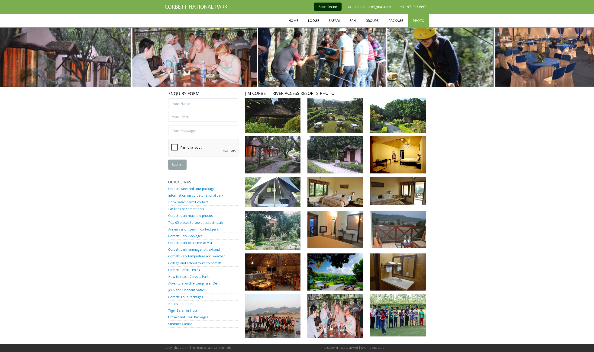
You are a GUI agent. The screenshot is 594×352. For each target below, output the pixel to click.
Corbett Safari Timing (184, 270)
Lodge (313, 20)
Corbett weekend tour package (191, 188)
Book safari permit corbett (188, 202)
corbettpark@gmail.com (373, 6)
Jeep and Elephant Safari (186, 290)
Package (395, 20)
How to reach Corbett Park (188, 276)
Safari (334, 20)
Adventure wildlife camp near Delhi (194, 283)
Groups (372, 20)
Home (293, 20)
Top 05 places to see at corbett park (195, 222)
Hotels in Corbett (181, 303)
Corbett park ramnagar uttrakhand (194, 249)
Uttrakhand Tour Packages (188, 317)
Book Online (327, 6)
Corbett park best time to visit (190, 242)
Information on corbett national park (195, 195)
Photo (418, 20)
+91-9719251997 (413, 6)
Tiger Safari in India (182, 310)
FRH (352, 20)
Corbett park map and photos (190, 215)
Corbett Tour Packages (185, 297)
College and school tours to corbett (195, 263)
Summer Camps (180, 324)
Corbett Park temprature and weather (196, 256)
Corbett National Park (196, 6)
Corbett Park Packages (185, 236)
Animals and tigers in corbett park (193, 229)
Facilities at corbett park (186, 209)
